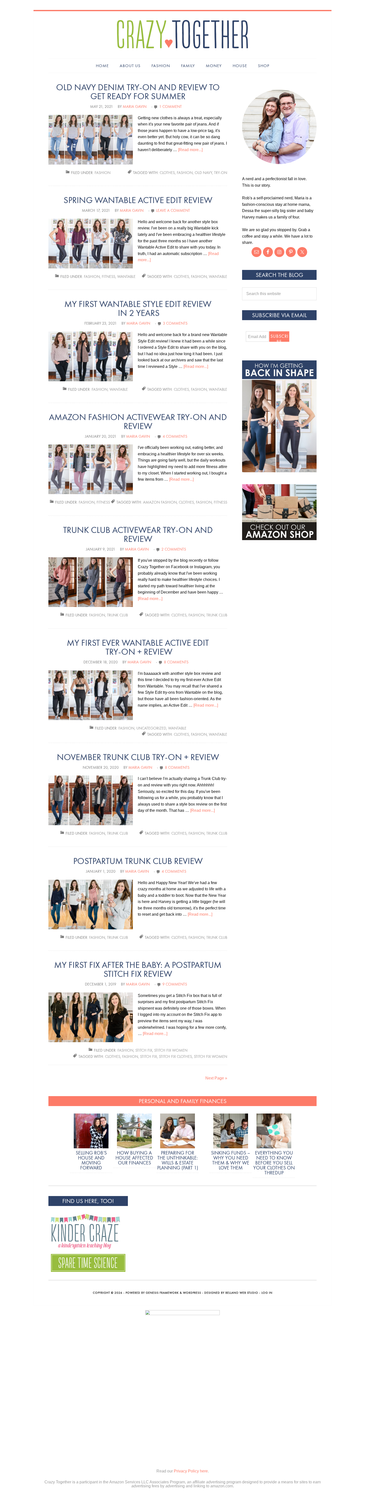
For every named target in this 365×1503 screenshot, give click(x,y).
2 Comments (173, 549)
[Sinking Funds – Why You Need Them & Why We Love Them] (231, 1132)
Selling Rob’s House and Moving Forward (91, 1160)
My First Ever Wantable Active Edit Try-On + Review (138, 647)
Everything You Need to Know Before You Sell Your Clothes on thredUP (274, 1163)
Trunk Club (117, 615)
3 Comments (175, 323)
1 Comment (170, 106)
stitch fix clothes (175, 1056)
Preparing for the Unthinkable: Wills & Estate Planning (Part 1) (177, 1160)
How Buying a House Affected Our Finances (134, 1158)
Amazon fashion (160, 502)
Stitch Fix (143, 1050)
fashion (185, 172)
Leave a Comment (173, 210)
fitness (220, 502)
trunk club (216, 615)
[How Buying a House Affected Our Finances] (134, 1132)
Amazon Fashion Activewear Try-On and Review (138, 421)
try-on (220, 172)
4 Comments (175, 436)
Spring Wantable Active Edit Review (138, 200)
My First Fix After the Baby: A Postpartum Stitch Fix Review (137, 969)
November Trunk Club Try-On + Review (138, 757)
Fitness (108, 276)
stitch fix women (210, 1056)
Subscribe (279, 338)
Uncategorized (151, 728)
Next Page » (216, 1078)
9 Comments (174, 984)
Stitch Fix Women (170, 1050)
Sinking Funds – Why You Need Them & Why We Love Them (230, 1160)
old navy (203, 172)
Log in (266, 1292)
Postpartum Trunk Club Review (138, 861)
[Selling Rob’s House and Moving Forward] (91, 1132)
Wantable (126, 276)
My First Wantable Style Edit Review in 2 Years (137, 308)
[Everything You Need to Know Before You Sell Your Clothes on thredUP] (274, 1132)
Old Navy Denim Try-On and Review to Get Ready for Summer (138, 92)
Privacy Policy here (191, 1471)
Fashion (102, 172)
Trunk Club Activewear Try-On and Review (138, 534)
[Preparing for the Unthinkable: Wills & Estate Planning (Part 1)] (177, 1132)
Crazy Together (182, 35)
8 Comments (176, 662)
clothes (167, 172)
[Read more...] (190, 150)
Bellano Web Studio (241, 1292)
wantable (218, 276)
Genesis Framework (162, 1292)
